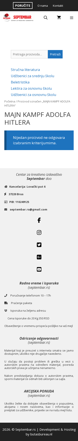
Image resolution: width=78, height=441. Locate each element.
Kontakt (58, 6)
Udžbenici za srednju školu (32, 76)
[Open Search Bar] (45, 17)
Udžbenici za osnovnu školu (33, 94)
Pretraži (55, 54)
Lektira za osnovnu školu (31, 88)
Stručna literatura (25, 69)
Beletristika (20, 82)
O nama (42, 6)
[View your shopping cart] (58, 17)
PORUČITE (22, 5)
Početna (9, 101)
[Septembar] (18, 17)
